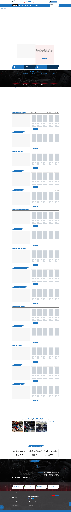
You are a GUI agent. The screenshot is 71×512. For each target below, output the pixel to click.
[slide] (35, 26)
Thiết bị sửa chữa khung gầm (41, 112)
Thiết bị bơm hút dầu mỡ (25, 84)
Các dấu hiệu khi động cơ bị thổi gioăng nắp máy (21, 477)
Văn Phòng (53, 495)
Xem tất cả (35, 148)
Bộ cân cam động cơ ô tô (54, 84)
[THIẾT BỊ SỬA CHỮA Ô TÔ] (14, 1)
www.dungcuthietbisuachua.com (35, 496)
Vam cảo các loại (35, 84)
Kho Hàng (57, 495)
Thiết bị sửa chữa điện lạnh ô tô (50, 112)
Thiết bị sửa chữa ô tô (44, 84)
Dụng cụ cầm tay (16, 84)
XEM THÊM (44, 58)
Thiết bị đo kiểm (57, 112)
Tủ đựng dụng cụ (56, 190)
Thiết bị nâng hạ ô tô (33, 112)
